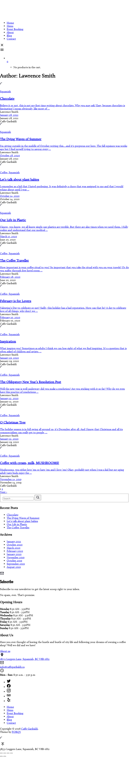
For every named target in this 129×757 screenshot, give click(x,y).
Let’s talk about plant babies (22, 521)
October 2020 (15, 544)
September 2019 (16, 563)
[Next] (4, 756)
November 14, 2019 (10, 479)
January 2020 (14, 554)
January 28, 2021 (9, 115)
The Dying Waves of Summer (23, 518)
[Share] (4, 753)
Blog (9, 35)
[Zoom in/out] (11, 753)
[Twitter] (68, 681)
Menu (10, 26)
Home (10, 22)
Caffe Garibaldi (29, 728)
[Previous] (1, 756)
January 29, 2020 (9, 357)
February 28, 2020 (10, 276)
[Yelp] (68, 700)
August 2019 (14, 567)
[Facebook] (68, 686)
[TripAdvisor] (68, 695)
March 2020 (13, 547)
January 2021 (14, 541)
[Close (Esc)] (1, 753)
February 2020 (15, 551)
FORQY (16, 731)
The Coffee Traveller (18, 527)
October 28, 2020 (10, 155)
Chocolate (12, 514)
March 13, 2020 (8, 236)
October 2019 (14, 560)
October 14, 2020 (9, 196)
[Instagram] (68, 690)
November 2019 (15, 557)
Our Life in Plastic (17, 524)
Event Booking (15, 29)
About (10, 32)
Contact (11, 38)
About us (5, 651)
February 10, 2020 (10, 317)
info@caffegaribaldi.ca (12, 666)
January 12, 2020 (9, 398)
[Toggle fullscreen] (8, 753)
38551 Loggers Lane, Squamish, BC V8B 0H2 (25, 659)
